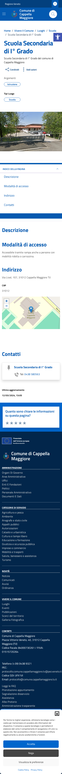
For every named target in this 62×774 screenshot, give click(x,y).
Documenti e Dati (12, 496)
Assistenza (8, 698)
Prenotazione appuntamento (18, 690)
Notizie (6, 576)
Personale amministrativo (16, 492)
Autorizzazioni (10, 528)
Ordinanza (8, 588)
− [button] (6, 306)
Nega (31, 753)
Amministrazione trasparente (18, 706)
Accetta (31, 744)
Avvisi (5, 584)
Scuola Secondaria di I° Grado (33, 367)
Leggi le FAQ (9, 686)
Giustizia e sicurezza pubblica (18, 544)
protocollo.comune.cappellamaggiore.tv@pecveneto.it (32, 671)
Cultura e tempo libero (14, 536)
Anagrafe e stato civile (14, 520)
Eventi (5, 608)
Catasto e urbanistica (14, 532)
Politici (6, 488)
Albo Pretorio (9, 702)
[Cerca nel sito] (53, 14)
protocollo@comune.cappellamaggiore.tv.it (33, 679)
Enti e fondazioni (11, 484)
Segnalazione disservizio (15, 694)
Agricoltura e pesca (12, 512)
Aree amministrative (13, 477)
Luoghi (6, 604)
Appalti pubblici (10, 524)
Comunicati (8, 580)
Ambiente (7, 516)
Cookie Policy (23, 769)
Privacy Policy (36, 769)
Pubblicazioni (9, 612)
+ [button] (6, 301)
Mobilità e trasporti (12, 552)
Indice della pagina (14, 169)
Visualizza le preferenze (31, 762)
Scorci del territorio (13, 616)
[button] (57, 37)
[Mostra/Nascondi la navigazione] (4, 14)
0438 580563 (32, 374)
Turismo (6, 560)
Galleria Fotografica (13, 620)
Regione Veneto (12, 4)
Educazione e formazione (16, 540)
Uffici (5, 480)
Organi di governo (12, 473)
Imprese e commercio (14, 548)
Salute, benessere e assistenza (19, 556)
